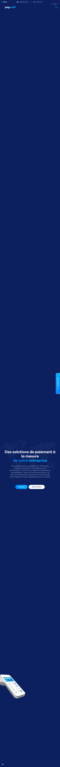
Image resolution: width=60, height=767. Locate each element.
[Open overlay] (56, 7)
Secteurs (21, 487)
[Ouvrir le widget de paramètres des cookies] (3, 764)
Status (5, 2)
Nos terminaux (37, 487)
